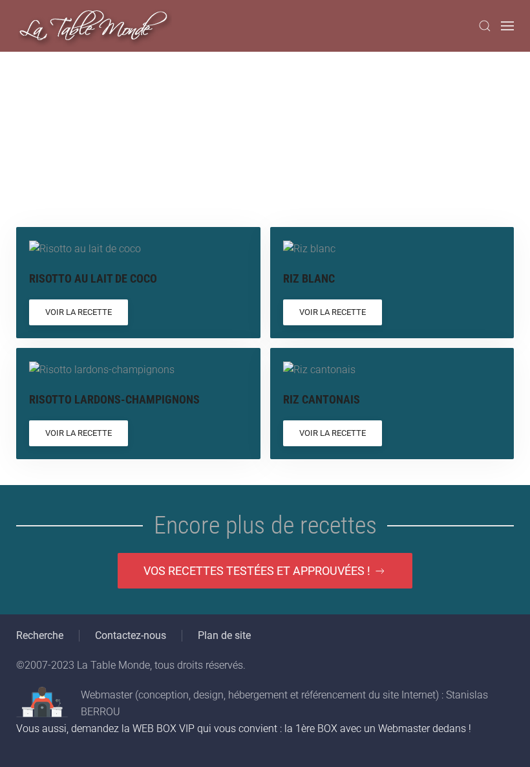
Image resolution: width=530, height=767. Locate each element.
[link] (138, 282)
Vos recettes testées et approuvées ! (256, 571)
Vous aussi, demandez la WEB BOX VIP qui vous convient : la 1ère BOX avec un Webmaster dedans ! (243, 728)
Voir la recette (78, 312)
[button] (484, 26)
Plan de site (224, 635)
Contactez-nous (130, 635)
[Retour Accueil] (94, 26)
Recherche (39, 635)
